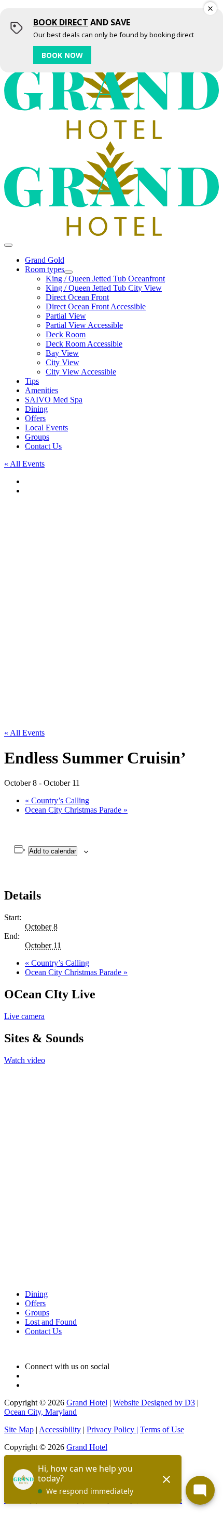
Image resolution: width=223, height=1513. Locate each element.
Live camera (24, 1016)
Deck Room (66, 334)
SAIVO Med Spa (53, 399)
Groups (37, 436)
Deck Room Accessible (84, 343)
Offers (35, 418)
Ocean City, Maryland (40, 1411)
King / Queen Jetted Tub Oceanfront (105, 278)
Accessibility (60, 1429)
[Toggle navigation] (8, 245)
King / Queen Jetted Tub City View (104, 287)
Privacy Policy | (112, 1429)
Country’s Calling (57, 800)
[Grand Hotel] (111, 136)
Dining (36, 409)
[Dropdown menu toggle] (68, 272)
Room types (44, 269)
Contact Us (43, 446)
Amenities (41, 390)
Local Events (46, 427)
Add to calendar (52, 851)
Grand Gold (44, 260)
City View (62, 362)
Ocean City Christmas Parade (76, 809)
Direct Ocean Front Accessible (96, 306)
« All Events (24, 463)
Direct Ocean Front (77, 297)
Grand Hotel (86, 1402)
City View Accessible (81, 371)
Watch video (24, 1060)
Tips (32, 381)
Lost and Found (51, 1321)
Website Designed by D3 (154, 1402)
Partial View (66, 315)
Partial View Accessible (84, 325)
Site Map (19, 1429)
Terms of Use (162, 1429)
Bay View (62, 353)
